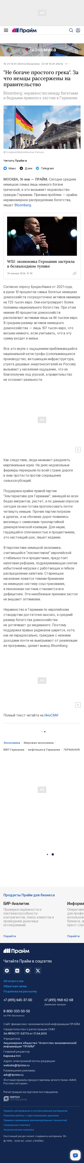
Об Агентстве (13, 981)
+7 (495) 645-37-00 (17, 1000)
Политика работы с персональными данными (31, 1115)
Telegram (47, 168)
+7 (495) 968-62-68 (58, 1002)
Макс (12, 168)
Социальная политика (16, 1124)
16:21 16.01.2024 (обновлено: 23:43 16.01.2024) (33, 63)
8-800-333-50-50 (16, 1013)
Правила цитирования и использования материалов (35, 1110)
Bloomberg (22, 205)
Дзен (28, 168)
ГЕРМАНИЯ (72, 749)
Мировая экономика (39, 742)
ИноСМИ (51, 715)
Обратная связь (15, 986)
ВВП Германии (13, 749)
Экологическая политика (18, 1129)
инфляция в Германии (44, 749)
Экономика (42, 50)
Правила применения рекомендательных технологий (35, 1120)
